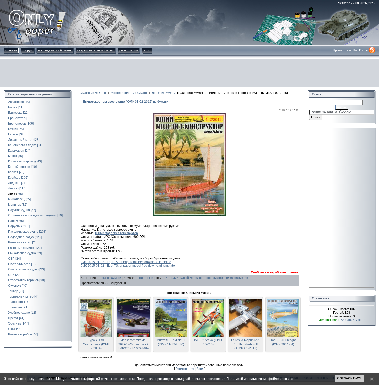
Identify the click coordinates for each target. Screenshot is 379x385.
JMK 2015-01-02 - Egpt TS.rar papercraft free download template (126, 262)
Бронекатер (17, 118)
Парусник (15, 226)
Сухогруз (14, 285)
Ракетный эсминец (22, 248)
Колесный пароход (22, 161)
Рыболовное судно (22, 253)
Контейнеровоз (19, 167)
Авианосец (16, 102)
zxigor (360, 320)
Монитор (14, 204)
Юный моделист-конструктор (116, 233)
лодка (228, 278)
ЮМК (174, 278)
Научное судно (19, 210)
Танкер (13, 291)
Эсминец (14, 323)
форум (27, 50)
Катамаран (16, 150)
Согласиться (349, 378)
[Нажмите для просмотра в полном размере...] (189, 215)
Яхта (11, 329)
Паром (13, 221)
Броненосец (17, 123)
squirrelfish (145, 278)
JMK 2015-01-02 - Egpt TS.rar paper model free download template (128, 265)
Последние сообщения (55, 50)
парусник (241, 278)
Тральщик (15, 307)
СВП (11, 258)
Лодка (12, 194)
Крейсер (14, 177)
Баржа (13, 107)
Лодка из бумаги (109, 278)
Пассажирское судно (23, 231)
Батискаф (15, 113)
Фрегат (13, 318)
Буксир (13, 129)
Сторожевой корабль (23, 280)
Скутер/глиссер (19, 264)
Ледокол (14, 183)
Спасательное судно (23, 269)
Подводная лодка (21, 237)
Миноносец (16, 199)
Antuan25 (348, 320)
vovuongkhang (329, 320)
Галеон (13, 134)
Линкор (13, 188)
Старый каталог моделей (95, 50)
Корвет (13, 172)
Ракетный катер (19, 242)
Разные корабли (20, 334)
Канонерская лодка (22, 145)
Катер (12, 156)
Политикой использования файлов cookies (259, 379)
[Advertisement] (189, 72)
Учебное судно (19, 312)
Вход (147, 50)
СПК (11, 275)
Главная (11, 50)
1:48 (166, 278)
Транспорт (15, 302)
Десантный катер (21, 140)
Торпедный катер (21, 296)
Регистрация (128, 50)
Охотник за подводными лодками (32, 215)
